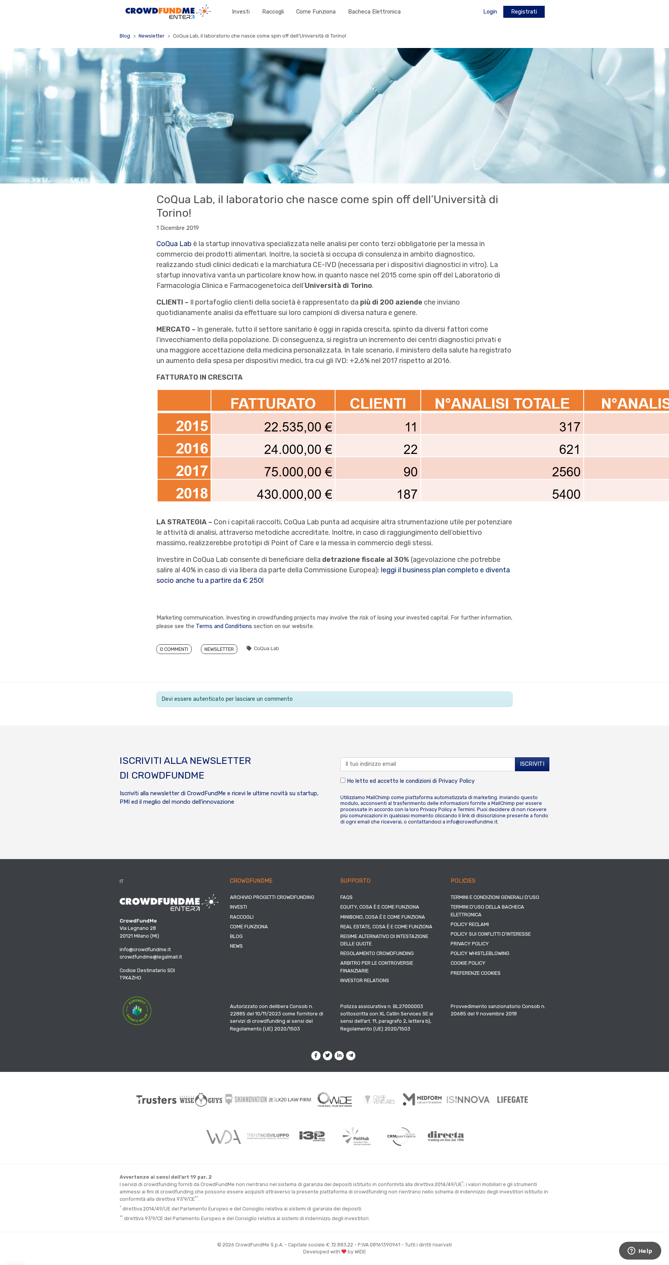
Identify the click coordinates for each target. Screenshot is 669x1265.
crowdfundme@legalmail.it (151, 957)
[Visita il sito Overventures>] (379, 1099)
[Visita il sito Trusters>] (156, 1099)
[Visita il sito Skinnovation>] (245, 1099)
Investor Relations (364, 980)
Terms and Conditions (224, 626)
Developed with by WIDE (334, 1252)
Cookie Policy (468, 963)
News (236, 946)
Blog (125, 36)
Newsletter (152, 36)
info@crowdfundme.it (471, 822)
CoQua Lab (174, 244)
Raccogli (273, 12)
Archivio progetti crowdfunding (272, 897)
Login (490, 12)
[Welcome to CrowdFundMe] (168, 11)
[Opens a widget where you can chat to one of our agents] (640, 1251)
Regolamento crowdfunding (377, 953)
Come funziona (316, 12)
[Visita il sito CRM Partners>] (401, 1136)
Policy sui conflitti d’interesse (491, 934)
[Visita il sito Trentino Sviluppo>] (267, 1136)
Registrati (524, 12)
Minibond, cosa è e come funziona (382, 917)
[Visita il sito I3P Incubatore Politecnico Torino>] (312, 1136)
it (122, 881)
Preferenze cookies (476, 973)
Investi (241, 12)
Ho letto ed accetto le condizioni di (410, 781)
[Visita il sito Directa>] (445, 1136)
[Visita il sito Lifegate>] (512, 1099)
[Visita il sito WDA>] (223, 1136)
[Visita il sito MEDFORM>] (423, 1099)
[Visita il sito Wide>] (334, 1100)
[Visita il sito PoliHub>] (356, 1137)
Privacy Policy (456, 781)
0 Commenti (174, 649)
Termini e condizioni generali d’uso (495, 897)
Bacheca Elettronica (374, 12)
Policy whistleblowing (480, 953)
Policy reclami (470, 924)
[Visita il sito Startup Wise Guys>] (201, 1099)
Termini (466, 809)
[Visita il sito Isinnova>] (468, 1099)
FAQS (346, 897)
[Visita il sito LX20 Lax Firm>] (290, 1100)
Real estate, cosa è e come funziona (386, 926)
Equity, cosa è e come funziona (379, 907)
